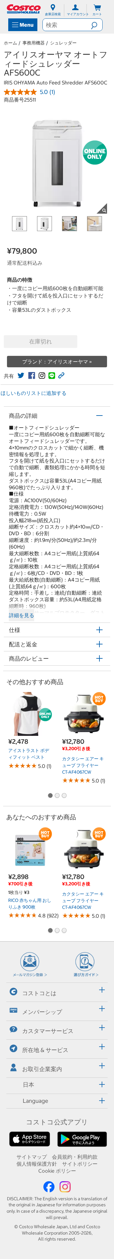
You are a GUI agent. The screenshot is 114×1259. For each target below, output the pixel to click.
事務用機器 (33, 43)
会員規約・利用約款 (75, 1157)
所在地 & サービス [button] (45, 1050)
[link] (21, 375)
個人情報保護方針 (36, 1164)
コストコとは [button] (39, 992)
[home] (24, 9)
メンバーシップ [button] (42, 1012)
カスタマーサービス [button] (47, 1031)
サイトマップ (31, 1157)
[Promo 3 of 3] (63, 795)
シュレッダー (63, 43)
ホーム (10, 43)
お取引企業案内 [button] (42, 1068)
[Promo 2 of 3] (57, 795)
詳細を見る (21, 615)
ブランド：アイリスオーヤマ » (57, 361)
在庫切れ (40, 341)
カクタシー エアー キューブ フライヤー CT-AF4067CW (83, 765)
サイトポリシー (80, 1164)
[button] (96, 25)
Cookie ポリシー (57, 1171)
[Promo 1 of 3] (50, 795)
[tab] (57, 991)
